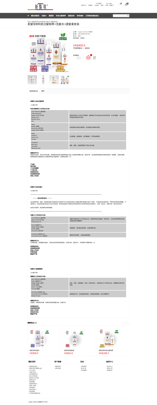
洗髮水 (44, 16)
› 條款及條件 (32, 389)
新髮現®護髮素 (69, 350)
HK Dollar (109, 3)
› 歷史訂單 (109, 368)
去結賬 (97, 5)
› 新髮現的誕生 (33, 366)
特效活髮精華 (61, 16)
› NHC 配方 (32, 370)
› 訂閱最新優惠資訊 (34, 393)
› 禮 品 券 (83, 368)
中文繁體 (98, 3)
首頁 (29, 22)
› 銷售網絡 (32, 382)
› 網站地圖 (57, 368)
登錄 (102, 5)
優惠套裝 (71, 16)
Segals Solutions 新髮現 (85, 32)
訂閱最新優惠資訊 (92, 16)
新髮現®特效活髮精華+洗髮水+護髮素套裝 (45, 22)
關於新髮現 (35, 16)
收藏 (94, 57)
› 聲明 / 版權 (32, 385)
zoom (66, 71)
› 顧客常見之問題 (34, 378)
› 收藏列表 (109, 370)
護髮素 (51, 16)
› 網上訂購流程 (33, 376)
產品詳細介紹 (34, 91)
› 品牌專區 (83, 366)
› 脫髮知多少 (32, 380)
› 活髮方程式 (32, 372)
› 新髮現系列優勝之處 (35, 368)
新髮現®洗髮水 (35, 350)
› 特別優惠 (83, 370)
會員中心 (83, 5)
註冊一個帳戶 (109, 5)
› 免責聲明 (32, 387)
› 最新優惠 (32, 391)
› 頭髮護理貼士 (33, 383)
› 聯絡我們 (57, 366)
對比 (94, 58)
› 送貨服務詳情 (33, 374)
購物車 (90, 5)
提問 (42, 91)
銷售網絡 (80, 16)
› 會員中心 (109, 366)
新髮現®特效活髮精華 (106, 350)
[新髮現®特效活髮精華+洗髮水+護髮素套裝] (32, 79)
